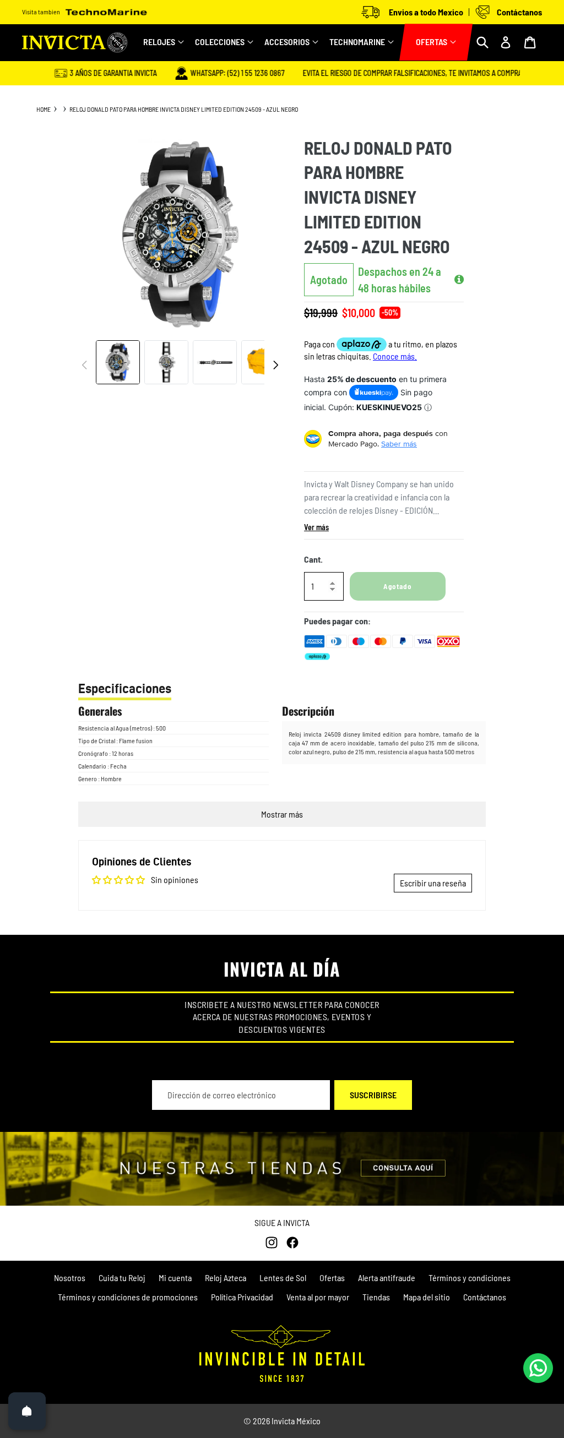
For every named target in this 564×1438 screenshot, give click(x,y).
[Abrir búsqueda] (482, 42)
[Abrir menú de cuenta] (506, 42)
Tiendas (376, 1297)
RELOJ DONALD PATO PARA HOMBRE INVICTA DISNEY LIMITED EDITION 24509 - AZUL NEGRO (183, 109)
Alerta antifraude (386, 1277)
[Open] (27, 1411)
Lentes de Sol (282, 1277)
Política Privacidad (242, 1297)
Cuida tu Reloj (122, 1277)
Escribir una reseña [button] (433, 883)
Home (43, 109)
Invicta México (296, 1420)
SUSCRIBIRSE (373, 1095)
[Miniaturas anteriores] (84, 365)
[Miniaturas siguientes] (275, 365)
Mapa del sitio (426, 1297)
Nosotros (69, 1277)
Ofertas (332, 1277)
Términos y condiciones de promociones (128, 1297)
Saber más (399, 443)
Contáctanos (484, 1297)
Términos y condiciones (470, 1277)
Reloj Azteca (225, 1277)
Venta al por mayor (317, 1297)
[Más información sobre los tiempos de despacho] (459, 279)
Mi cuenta (175, 1277)
